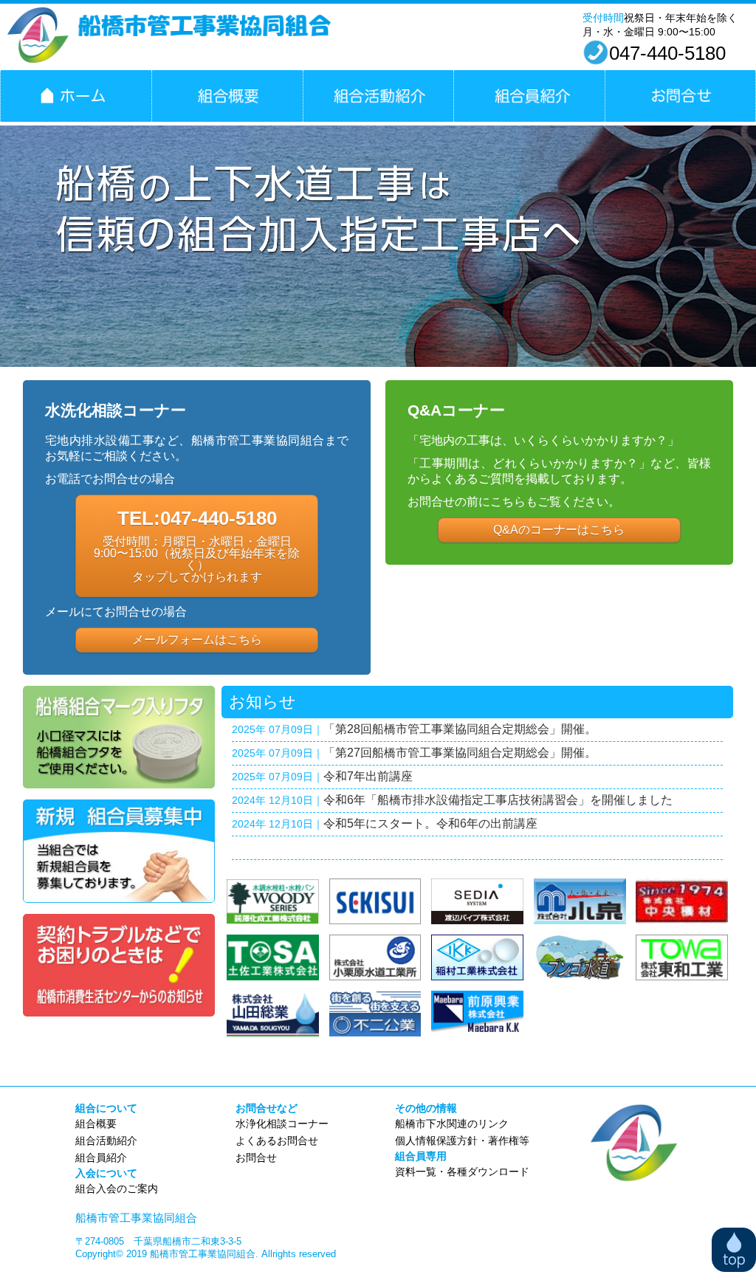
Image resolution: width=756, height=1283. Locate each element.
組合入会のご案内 (116, 1188)
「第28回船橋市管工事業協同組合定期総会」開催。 (460, 729)
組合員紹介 (529, 96)
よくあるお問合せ (277, 1140)
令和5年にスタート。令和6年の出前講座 (430, 823)
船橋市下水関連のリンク (452, 1123)
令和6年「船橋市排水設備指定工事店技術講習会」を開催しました (498, 800)
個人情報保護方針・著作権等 (462, 1140)
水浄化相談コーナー (282, 1123)
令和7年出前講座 (368, 776)
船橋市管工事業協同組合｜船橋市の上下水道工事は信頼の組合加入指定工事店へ (75, 96)
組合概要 (227, 96)
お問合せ (680, 96)
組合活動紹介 (378, 96)
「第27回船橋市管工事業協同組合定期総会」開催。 (460, 752)
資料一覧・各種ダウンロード (462, 1171)
